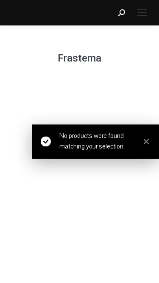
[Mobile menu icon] (142, 12)
